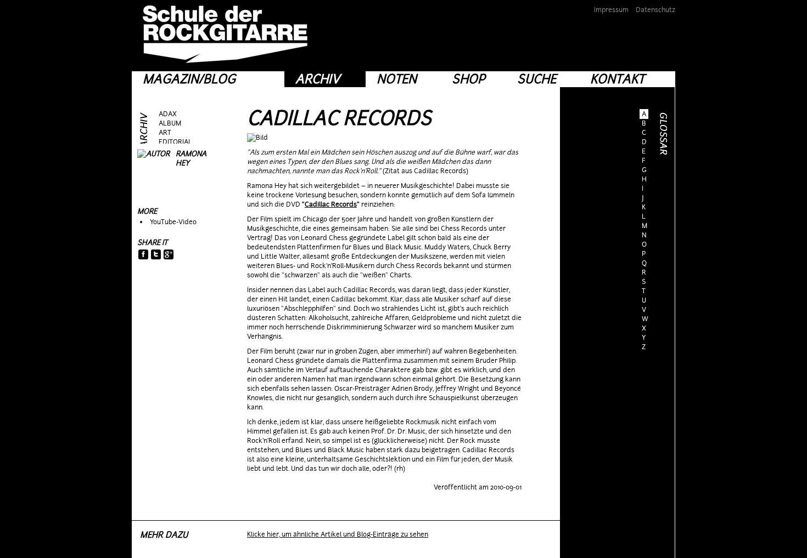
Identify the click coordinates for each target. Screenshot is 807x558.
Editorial (175, 142)
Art (165, 132)
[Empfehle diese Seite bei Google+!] (168, 255)
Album (170, 123)
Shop (468, 79)
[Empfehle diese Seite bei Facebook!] (143, 255)
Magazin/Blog (189, 79)
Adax (168, 114)
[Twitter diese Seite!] (156, 255)
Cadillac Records (339, 118)
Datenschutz (655, 9)
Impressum (611, 9)
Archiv (317, 79)
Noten (397, 79)
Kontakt (617, 79)
